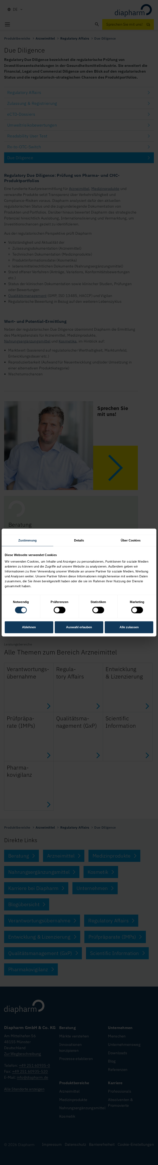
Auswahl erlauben (79, 627)
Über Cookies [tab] (131, 540)
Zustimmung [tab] (27, 540)
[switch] (59, 610)
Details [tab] (79, 540)
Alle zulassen (129, 627)
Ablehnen (29, 627)
